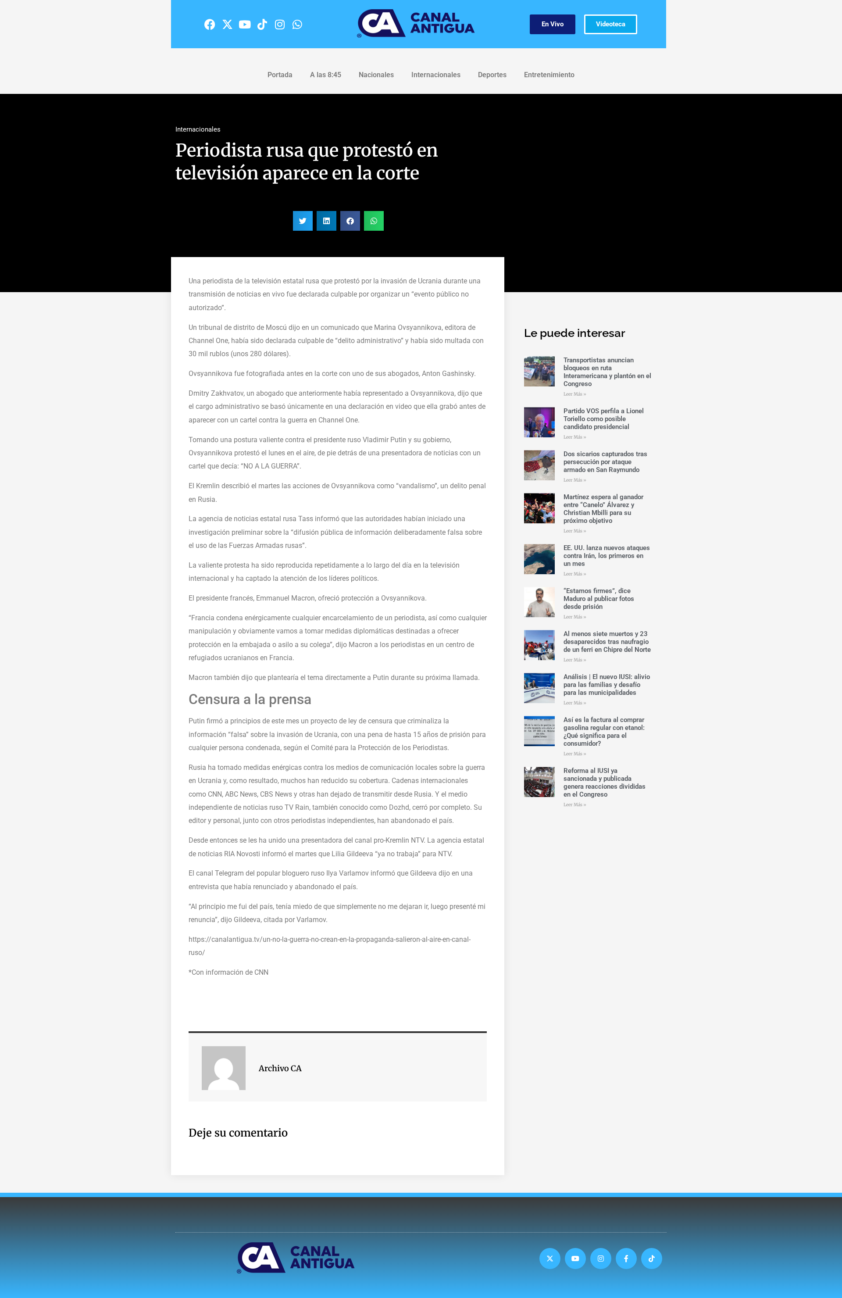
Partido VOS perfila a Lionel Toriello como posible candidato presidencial (604, 419)
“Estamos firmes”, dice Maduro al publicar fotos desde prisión (599, 599)
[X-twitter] (227, 24)
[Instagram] (280, 24)
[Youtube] (244, 24)
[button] (303, 221)
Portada (280, 75)
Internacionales (435, 75)
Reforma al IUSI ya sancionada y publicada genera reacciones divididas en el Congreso (605, 782)
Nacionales (376, 75)
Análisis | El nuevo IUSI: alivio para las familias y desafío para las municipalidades (607, 685)
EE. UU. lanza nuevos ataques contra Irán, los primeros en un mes (607, 556)
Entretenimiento (549, 75)
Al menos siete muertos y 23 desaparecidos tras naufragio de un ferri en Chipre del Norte (607, 642)
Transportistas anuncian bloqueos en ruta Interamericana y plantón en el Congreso (607, 372)
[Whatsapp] (297, 24)
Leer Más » (575, 394)
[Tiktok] (262, 24)
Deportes (492, 75)
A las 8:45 (325, 75)
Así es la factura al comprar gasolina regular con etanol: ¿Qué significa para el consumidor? (604, 731)
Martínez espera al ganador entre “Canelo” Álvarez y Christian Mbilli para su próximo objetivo (603, 509)
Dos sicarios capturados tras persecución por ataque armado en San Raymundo (605, 462)
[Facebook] (209, 24)
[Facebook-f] (626, 1258)
